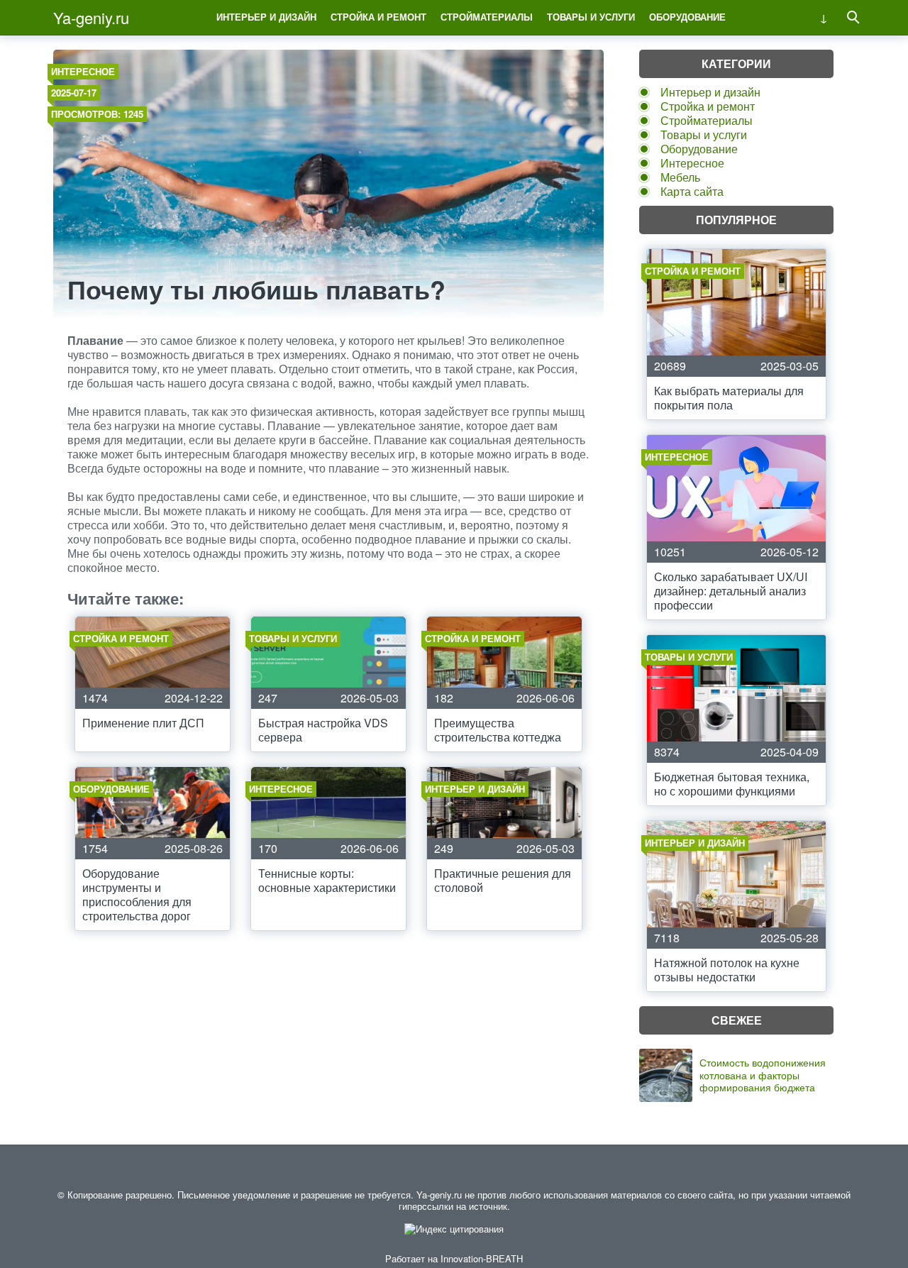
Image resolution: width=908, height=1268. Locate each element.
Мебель (680, 177)
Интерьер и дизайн (266, 16)
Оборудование (687, 16)
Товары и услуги (591, 16)
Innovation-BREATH (482, 1258)
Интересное (83, 71)
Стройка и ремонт (378, 16)
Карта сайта (692, 191)
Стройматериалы (487, 16)
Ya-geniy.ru (91, 17)
